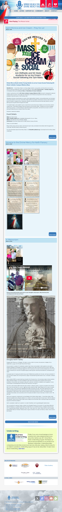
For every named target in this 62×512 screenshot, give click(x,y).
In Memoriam (12, 240)
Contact (54, 11)
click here (21, 448)
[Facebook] (42, 498)
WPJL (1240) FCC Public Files (13, 509)
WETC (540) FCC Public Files (13, 508)
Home (16, 11)
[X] (37, 498)
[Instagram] (46, 498)
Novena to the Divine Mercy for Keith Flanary (26, 142)
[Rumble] (56, 498)
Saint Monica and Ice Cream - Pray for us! (25, 28)
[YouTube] (51, 498)
